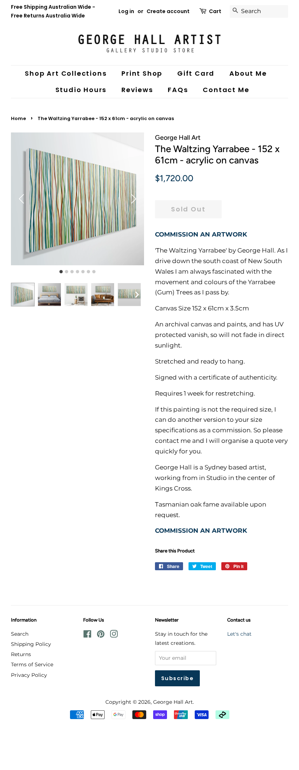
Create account (168, 11)
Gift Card (195, 73)
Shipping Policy (31, 644)
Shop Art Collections (65, 73)
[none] (136, 294)
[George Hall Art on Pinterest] (101, 635)
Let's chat (239, 634)
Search (19, 634)
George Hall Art (173, 702)
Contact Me (226, 89)
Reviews (137, 89)
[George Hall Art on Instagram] (114, 635)
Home (18, 118)
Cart (215, 11)
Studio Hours (81, 89)
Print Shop (141, 73)
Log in (126, 11)
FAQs (178, 89)
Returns (21, 654)
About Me (248, 73)
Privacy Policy (29, 675)
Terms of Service (32, 664)
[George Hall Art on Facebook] (87, 635)
